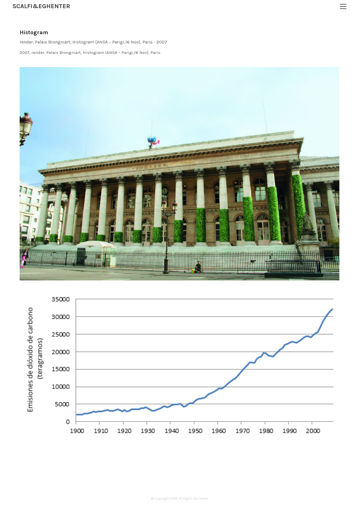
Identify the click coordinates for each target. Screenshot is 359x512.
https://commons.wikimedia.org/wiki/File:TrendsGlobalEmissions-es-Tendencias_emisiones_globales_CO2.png (144, 428)
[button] (343, 6)
